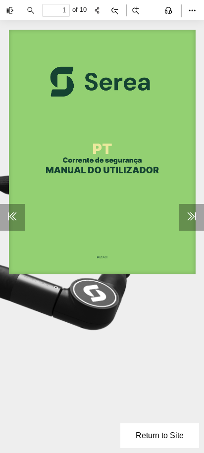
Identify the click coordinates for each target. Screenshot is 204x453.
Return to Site (160, 435)
